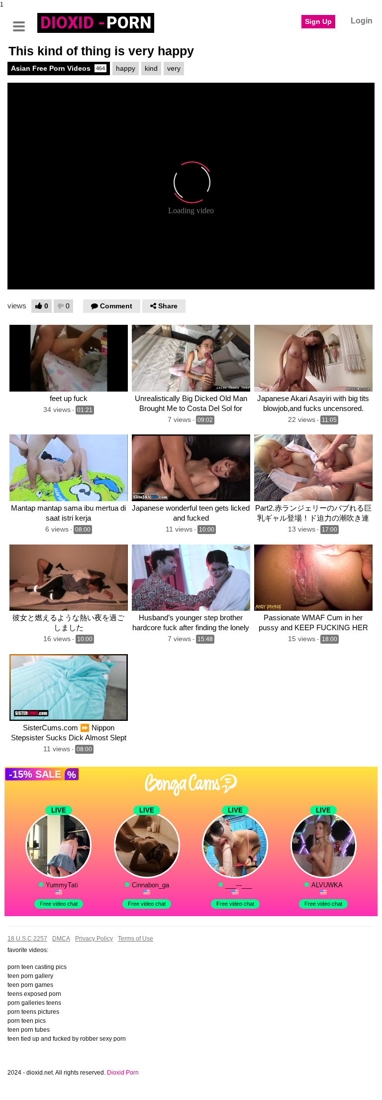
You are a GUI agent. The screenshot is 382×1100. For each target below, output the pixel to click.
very (174, 68)
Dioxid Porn (123, 1072)
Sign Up (318, 21)
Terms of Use (135, 938)
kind (151, 68)
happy (125, 68)
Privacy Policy (94, 938)
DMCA (61, 938)
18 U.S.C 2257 (27, 938)
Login (362, 20)
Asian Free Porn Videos (58, 68)
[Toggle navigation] (22, 21)
